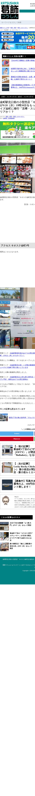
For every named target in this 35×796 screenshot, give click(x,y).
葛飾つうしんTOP (4, 27)
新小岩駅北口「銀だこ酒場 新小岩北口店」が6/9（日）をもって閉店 (21, 546)
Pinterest (17, 439)
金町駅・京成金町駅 (9, 118)
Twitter (16, 433)
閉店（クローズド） (23, 27)
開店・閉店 (13, 27)
